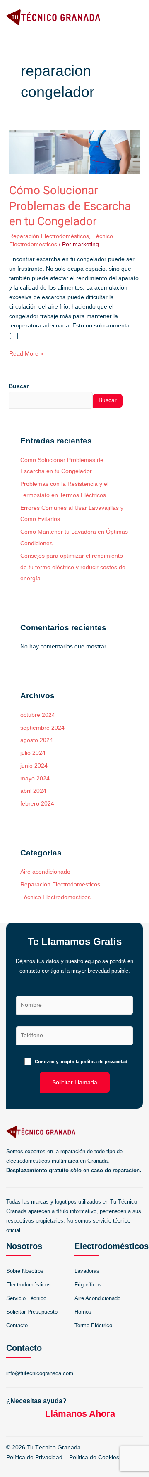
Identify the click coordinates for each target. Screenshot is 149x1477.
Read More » (26, 353)
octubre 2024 (37, 715)
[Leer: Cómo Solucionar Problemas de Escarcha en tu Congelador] (74, 151)
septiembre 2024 (42, 728)
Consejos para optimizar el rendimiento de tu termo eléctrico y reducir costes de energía (72, 567)
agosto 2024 (36, 740)
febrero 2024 (37, 804)
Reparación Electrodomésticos (49, 236)
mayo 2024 (35, 778)
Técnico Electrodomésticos (55, 897)
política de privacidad (104, 1061)
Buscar (19, 386)
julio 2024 (33, 753)
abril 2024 (33, 791)
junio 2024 (34, 766)
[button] (137, 17)
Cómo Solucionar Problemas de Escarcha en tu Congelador (70, 206)
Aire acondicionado (45, 872)
